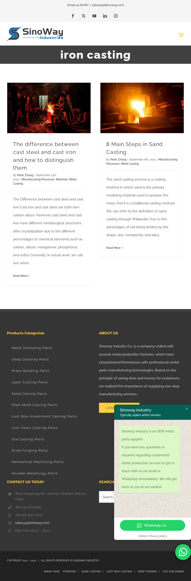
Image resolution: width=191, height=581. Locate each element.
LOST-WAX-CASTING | (121, 571)
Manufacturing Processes (38, 179)
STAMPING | (71, 571)
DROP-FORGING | (150, 571)
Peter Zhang (25, 175)
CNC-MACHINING (173, 571)
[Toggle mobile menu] (181, 34)
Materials (62, 179)
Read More (20, 276)
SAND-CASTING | (94, 571)
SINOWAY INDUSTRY (86, 560)
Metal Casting (130, 163)
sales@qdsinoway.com (108, 5)
